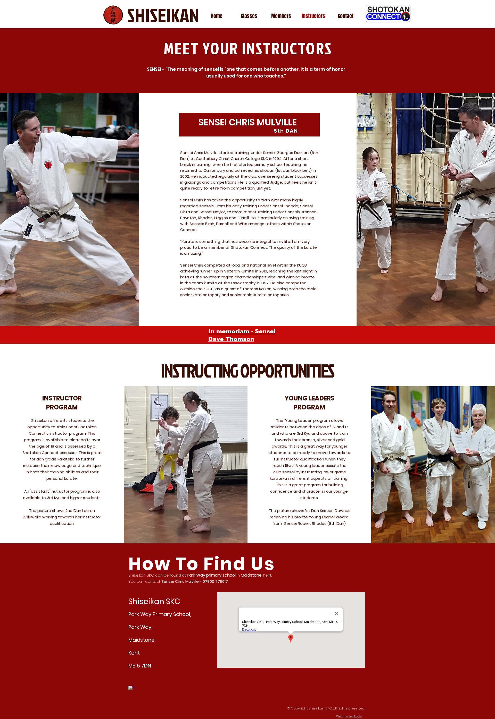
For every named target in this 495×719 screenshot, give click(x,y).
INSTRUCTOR (62, 398)
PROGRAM (62, 407)
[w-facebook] (131, 689)
